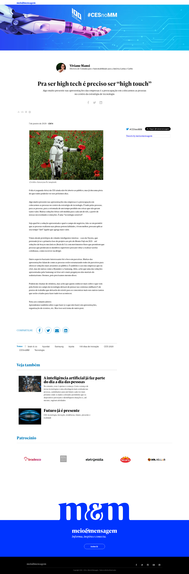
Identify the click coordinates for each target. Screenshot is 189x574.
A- (18, 112)
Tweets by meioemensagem (139, 135)
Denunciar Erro (29, 112)
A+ (22, 112)
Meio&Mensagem (27, 3)
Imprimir (26, 112)
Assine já (94, 546)
